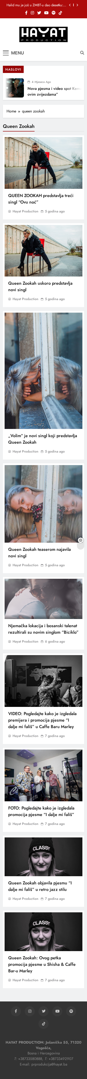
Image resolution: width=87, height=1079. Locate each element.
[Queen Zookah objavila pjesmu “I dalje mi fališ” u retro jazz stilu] (43, 856)
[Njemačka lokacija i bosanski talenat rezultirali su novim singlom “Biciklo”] (43, 599)
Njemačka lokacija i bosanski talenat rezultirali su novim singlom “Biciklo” (43, 629)
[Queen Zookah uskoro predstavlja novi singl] (43, 251)
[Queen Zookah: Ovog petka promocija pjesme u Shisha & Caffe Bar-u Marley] (43, 931)
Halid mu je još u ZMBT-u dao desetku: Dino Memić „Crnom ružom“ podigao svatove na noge (35, 5)
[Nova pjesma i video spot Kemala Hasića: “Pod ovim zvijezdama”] (11, 88)
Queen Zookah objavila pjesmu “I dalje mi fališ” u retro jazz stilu (40, 886)
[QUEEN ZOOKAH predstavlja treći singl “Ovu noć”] (43, 163)
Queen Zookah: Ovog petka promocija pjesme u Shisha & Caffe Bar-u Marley (42, 964)
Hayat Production (25, 211)
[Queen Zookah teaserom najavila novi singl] (43, 504)
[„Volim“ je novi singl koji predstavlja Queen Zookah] (43, 371)
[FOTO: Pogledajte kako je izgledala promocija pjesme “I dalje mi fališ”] (43, 775)
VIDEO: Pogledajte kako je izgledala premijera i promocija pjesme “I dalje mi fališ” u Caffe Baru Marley (42, 720)
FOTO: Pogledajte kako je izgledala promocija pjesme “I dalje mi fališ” (41, 811)
